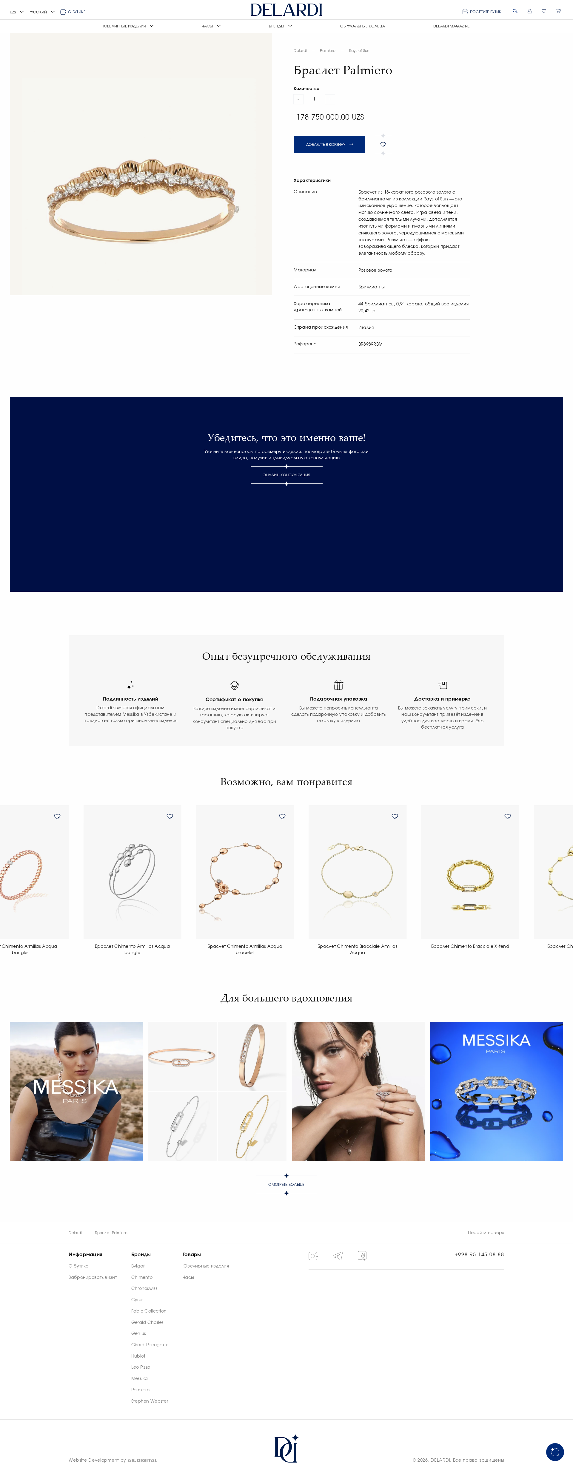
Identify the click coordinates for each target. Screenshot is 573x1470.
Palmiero (327, 50)
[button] (17, 12)
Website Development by (97, 1460)
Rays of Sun (359, 50)
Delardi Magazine (451, 26)
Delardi (300, 50)
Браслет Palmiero (111, 1233)
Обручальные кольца (362, 26)
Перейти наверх (486, 1233)
